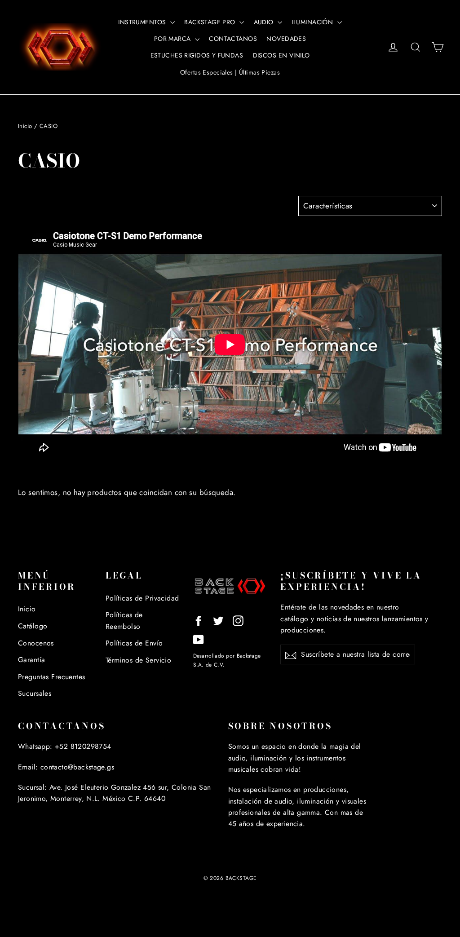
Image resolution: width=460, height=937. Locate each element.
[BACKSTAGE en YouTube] (198, 639)
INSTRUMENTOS (143, 22)
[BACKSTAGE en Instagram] (238, 620)
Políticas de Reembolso (124, 620)
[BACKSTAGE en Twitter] (218, 620)
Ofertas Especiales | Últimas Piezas (230, 72)
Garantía (31, 659)
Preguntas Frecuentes (51, 677)
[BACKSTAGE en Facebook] (198, 620)
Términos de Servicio (139, 660)
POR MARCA (173, 38)
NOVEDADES (286, 38)
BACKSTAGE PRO (210, 22)
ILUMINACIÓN (313, 22)
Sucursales (34, 693)
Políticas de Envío (134, 643)
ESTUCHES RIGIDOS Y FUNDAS (196, 55)
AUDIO (265, 22)
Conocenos (36, 643)
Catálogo (32, 626)
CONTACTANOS (233, 38)
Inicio (25, 126)
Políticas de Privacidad (142, 598)
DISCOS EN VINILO (281, 55)
